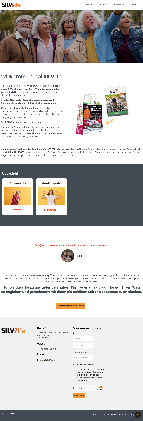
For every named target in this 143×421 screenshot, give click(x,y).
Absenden (79, 395)
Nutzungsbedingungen (129, 414)
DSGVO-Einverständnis (84, 365)
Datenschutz (111, 414)
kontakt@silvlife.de (46, 360)
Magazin (102, 5)
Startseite (89, 5)
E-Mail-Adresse (80, 352)
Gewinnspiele (118, 5)
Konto (133, 5)
